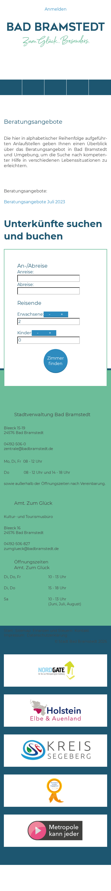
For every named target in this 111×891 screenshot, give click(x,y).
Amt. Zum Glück (33, 503)
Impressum (14, 635)
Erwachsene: (30, 314)
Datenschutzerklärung (47, 635)
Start (8, 630)
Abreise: (25, 284)
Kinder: (24, 332)
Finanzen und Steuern (52, 630)
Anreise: (25, 271)
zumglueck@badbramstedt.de (31, 548)
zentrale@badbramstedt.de (28, 448)
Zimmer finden (55, 361)
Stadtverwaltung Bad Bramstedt (52, 414)
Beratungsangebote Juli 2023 (34, 201)
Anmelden (56, 9)
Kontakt (82, 630)
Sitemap (22, 630)
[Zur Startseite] (55, 48)
